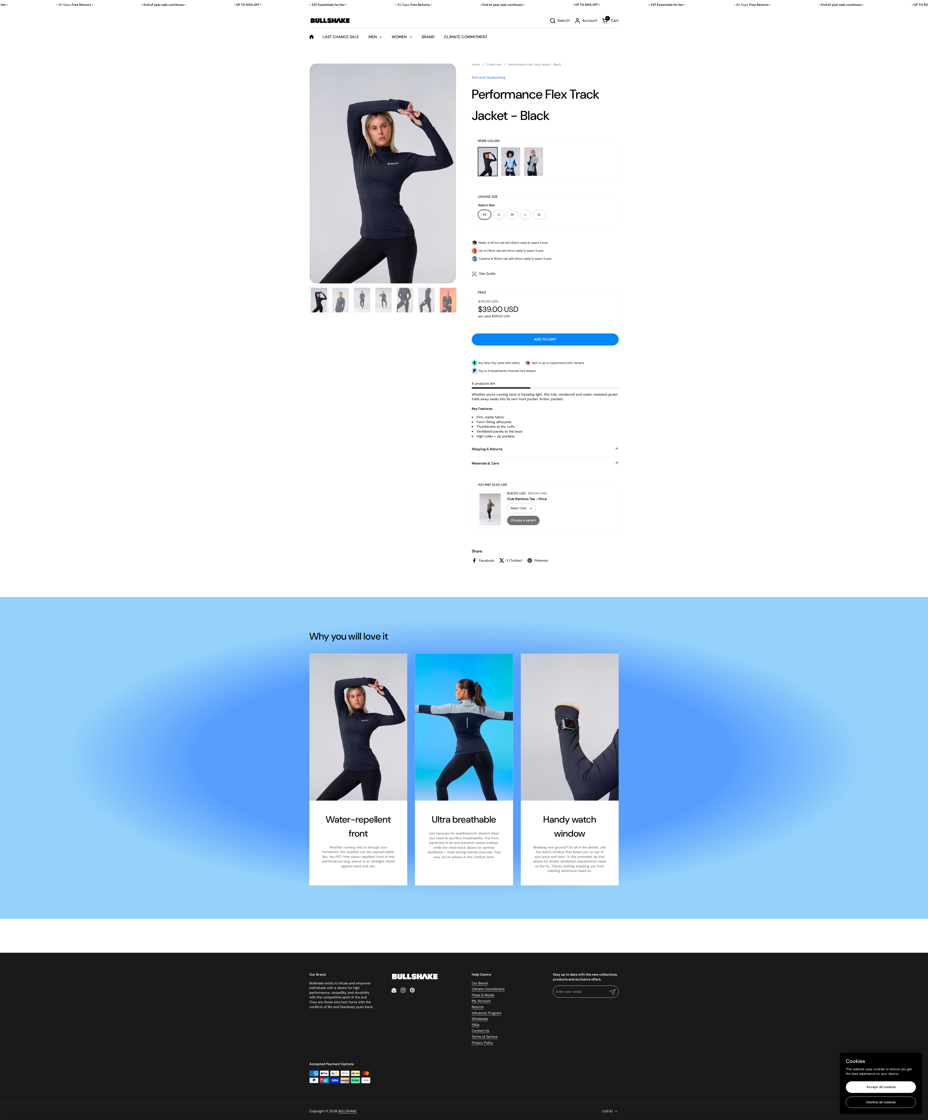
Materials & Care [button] (485, 463)
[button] (560, 21)
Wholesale (480, 1019)
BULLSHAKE (347, 1111)
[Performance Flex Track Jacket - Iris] (510, 161)
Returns (478, 1007)
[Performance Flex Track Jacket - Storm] (533, 161)
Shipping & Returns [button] (487, 449)
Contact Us (480, 1030)
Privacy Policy (482, 1042)
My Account (481, 1001)
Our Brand (480, 983)
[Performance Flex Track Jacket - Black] (487, 161)
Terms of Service (485, 1036)
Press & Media (483, 995)
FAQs (475, 1025)
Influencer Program (486, 1013)
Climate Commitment (488, 989)
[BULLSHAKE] (330, 20)
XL (539, 215)
